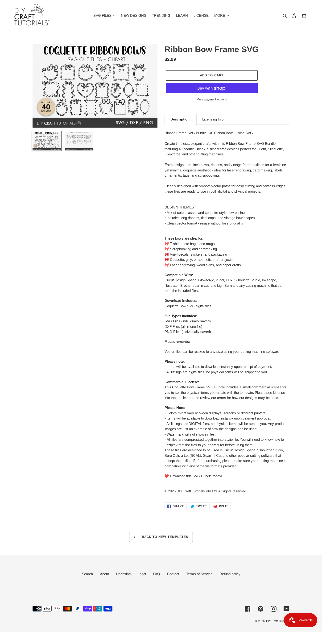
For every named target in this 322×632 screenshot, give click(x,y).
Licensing (123, 574)
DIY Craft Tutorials (277, 621)
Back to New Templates (164, 537)
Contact (173, 574)
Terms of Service (199, 574)
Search (87, 574)
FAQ (156, 574)
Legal (142, 574)
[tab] (180, 119)
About (104, 574)
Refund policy (229, 574)
